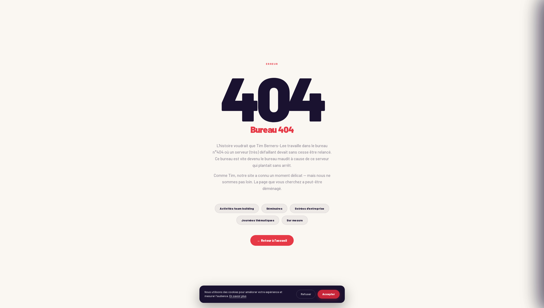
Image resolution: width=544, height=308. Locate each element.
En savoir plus (237, 296)
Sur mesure (295, 220)
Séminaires (274, 208)
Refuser (306, 294)
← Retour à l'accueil (272, 240)
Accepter (328, 294)
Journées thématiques (257, 220)
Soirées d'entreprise (309, 208)
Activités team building (237, 208)
